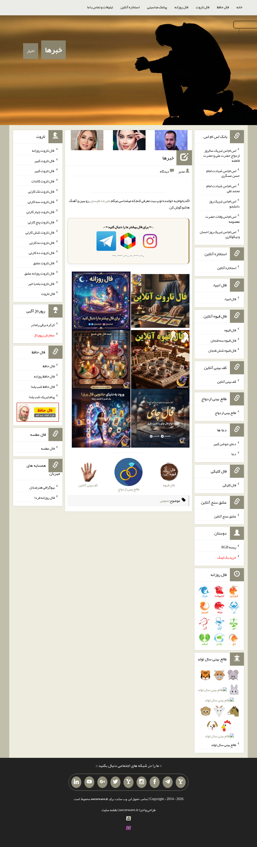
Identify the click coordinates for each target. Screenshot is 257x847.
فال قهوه (230, 330)
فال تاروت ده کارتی (42, 252)
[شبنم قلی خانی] (87, 141)
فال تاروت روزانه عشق (39, 273)
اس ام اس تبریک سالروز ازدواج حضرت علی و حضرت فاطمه (221, 155)
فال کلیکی (229, 485)
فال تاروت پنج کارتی (41, 222)
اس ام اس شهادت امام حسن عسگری (223, 173)
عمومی (164, 500)
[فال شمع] (101, 360)
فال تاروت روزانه (43, 150)
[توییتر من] (115, 782)
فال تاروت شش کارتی (40, 232)
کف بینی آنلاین (226, 381)
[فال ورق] (101, 419)
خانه (239, 7)
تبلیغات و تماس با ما (100, 7)
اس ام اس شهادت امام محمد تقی (223, 188)
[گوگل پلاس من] (102, 782)
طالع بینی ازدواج (225, 412)
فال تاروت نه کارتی (42, 242)
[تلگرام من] (168, 782)
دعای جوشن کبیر (224, 443)
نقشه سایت (109, 809)
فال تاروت (202, 7)
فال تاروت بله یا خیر (41, 283)
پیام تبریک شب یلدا (42, 396)
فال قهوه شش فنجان (222, 350)
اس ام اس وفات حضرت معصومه (222, 219)
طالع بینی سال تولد (223, 744)
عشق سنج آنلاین (225, 515)
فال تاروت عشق (44, 263)
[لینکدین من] (76, 782)
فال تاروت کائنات (43, 181)
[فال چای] (160, 419)
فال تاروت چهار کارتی (40, 211)
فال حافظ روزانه (44, 376)
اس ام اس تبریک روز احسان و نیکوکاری (220, 234)
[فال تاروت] (160, 301)
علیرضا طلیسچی (99, 200)
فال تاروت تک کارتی (41, 191)
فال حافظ (223, 7)
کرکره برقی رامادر (43, 324)
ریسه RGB (228, 547)
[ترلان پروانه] (129, 141)
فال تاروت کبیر (44, 160)
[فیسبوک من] (155, 782)
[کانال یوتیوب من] (89, 782)
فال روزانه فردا (44, 497)
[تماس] (128, 782)
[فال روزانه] (101, 301)
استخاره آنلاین (130, 7)
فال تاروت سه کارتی (41, 201)
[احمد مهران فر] (171, 141)
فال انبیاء (230, 298)
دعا (233, 453)
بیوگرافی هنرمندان (42, 487)
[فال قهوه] (160, 360)
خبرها (53, 49)
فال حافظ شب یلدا (43, 386)
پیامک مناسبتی (157, 7)
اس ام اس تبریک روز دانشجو (224, 204)
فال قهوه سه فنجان (223, 340)
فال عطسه (48, 448)
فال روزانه (181, 7)
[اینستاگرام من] (142, 782)
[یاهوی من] (181, 782)
